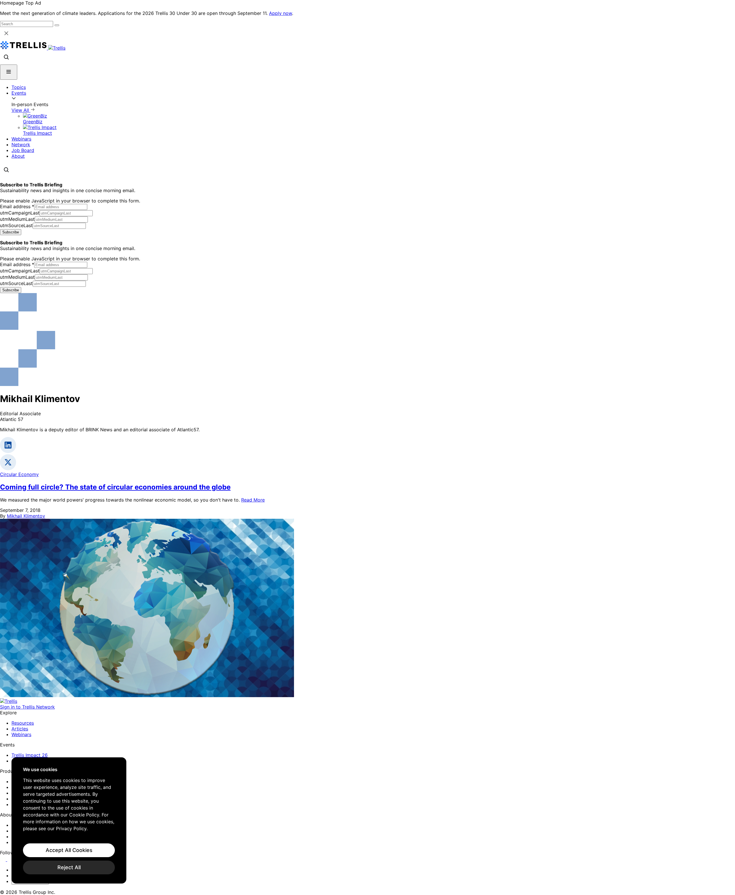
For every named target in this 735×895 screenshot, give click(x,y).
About (18, 156)
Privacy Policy (71, 828)
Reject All (69, 867)
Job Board (22, 150)
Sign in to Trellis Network (27, 707)
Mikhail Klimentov (26, 516)
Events (18, 93)
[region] (68, 820)
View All (20, 110)
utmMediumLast (17, 219)
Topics (18, 87)
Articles (19, 729)
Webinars (21, 139)
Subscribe (10, 232)
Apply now (280, 13)
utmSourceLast (16, 225)
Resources (22, 723)
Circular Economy (19, 474)
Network (20, 144)
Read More (253, 500)
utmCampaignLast (20, 213)
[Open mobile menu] (8, 72)
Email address (17, 206)
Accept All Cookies (69, 850)
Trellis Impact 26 (29, 755)
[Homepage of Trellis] (8, 701)
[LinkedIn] (3, 859)
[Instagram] (10, 859)
